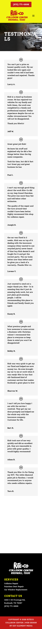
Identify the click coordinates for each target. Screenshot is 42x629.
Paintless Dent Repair (14, 586)
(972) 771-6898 (21, 4)
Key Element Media (23, 626)
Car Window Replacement (15, 590)
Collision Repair (11, 583)
